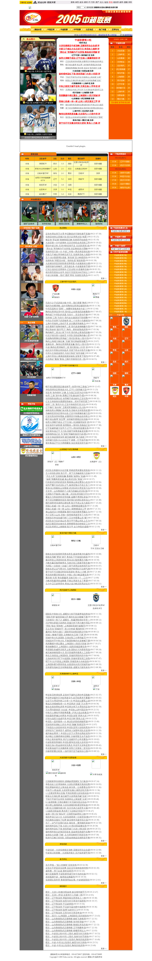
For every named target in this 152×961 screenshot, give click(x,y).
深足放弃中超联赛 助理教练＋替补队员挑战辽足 (68, 425)
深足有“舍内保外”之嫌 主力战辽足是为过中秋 (66, 392)
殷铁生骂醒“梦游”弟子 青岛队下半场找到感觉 (66, 557)
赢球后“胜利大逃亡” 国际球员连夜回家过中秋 (66, 632)
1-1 (62, 189)
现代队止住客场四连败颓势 (76, 117)
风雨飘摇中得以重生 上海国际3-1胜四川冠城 (66, 644)
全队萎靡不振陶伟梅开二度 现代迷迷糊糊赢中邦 (68, 326)
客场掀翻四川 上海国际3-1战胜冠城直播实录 (66, 647)
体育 (77, 2)
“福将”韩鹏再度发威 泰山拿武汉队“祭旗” (64, 479)
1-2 (62, 194)
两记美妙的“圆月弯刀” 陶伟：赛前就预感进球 (66, 329)
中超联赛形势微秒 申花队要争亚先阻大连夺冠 (67, 742)
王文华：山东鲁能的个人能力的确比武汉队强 (66, 491)
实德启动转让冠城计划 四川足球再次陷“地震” (66, 237)
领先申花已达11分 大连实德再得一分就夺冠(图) (67, 817)
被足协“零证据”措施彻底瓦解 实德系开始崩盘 (66, 240)
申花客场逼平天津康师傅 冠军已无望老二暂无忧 (68, 748)
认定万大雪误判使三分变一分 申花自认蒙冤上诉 (68, 701)
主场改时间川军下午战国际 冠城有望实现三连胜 (68, 658)
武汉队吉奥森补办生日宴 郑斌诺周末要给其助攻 (68, 470)
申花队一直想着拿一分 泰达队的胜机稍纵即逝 (67, 721)
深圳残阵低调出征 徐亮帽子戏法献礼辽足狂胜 (67, 398)
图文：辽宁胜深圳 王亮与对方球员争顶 (63, 913)
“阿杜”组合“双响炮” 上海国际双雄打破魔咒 (65, 626)
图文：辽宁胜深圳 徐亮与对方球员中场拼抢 (66, 901)
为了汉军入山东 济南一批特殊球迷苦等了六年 (67, 515)
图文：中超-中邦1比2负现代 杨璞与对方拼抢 (66, 942)
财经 (86, 2)
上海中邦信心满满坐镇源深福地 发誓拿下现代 (67, 356)
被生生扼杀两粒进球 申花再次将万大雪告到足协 (68, 707)
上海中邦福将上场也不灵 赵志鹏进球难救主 (66, 323)
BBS (130, 2)
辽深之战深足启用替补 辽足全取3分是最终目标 (67, 269)
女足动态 (89, 29)
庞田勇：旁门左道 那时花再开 (59, 871)
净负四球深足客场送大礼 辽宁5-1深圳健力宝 (66, 389)
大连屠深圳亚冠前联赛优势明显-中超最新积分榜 (68, 263)
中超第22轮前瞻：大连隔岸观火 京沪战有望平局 (68, 853)
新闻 (72, 2)
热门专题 (102, 29)
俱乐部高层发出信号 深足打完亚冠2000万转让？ (68, 272)
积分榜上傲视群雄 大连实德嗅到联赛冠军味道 (67, 805)
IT (89, 2)
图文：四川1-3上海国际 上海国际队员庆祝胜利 (67, 916)
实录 (96, 164)
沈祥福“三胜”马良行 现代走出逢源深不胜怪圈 (66, 318)
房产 (97, 2)
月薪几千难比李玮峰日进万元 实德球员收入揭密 (68, 254)
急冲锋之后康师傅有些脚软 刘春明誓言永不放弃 (68, 736)
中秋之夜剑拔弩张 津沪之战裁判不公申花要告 (67, 739)
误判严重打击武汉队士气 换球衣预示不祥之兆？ (68, 485)
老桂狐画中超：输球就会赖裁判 (60, 877)
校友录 (116, 2)
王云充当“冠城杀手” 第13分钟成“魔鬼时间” (65, 629)
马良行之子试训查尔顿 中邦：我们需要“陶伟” (66, 303)
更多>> (104, 278)
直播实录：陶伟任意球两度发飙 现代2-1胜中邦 (67, 344)
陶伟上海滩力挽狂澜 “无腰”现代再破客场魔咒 (66, 341)
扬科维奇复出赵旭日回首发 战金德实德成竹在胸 (68, 832)
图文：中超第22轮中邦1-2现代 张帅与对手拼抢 (67, 936)
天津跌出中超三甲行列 (74, 90)
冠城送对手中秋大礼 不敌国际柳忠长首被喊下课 (68, 641)
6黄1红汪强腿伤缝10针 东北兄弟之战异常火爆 (67, 808)
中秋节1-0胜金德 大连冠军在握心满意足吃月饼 (67, 790)
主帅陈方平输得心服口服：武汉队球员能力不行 (67, 494)
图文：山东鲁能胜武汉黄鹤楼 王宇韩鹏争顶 (66, 928)
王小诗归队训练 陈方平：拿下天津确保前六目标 (68, 473)
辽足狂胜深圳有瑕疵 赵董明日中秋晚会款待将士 (84, 61)
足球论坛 (115, 29)
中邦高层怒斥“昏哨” (95, 117)
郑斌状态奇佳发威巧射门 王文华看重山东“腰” (66, 518)
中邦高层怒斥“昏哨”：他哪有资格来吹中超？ (66, 309)
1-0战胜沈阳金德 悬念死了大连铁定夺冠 (64, 811)
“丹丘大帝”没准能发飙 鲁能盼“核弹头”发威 (65, 476)
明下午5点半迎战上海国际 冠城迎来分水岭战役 (67, 661)
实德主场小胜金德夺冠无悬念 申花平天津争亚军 (68, 745)
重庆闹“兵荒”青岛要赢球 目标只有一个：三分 (66, 578)
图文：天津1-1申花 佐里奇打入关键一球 (64, 895)
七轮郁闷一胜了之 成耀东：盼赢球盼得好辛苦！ (68, 620)
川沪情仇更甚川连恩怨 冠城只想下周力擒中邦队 (68, 623)
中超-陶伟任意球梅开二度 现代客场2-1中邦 (65, 347)
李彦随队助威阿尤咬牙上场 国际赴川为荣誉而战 (68, 649)
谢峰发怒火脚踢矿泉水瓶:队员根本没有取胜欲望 (68, 410)
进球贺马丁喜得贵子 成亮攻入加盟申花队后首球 (68, 730)
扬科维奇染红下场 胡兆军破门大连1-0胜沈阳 (66, 829)
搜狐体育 (38, 29)
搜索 (126, 2)
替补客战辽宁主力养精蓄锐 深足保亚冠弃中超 (67, 443)
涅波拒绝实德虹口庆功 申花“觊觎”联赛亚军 (65, 724)
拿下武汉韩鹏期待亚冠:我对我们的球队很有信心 (84, 108)
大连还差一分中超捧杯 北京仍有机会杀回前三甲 (68, 243)
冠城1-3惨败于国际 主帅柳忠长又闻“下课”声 (66, 635)
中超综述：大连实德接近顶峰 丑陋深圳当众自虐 (68, 850)
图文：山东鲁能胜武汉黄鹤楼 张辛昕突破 (65, 922)
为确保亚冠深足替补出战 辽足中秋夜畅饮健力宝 (68, 413)
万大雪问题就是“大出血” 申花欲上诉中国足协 (66, 710)
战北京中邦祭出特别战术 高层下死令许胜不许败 (68, 350)
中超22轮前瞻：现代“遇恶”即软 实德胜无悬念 (66, 275)
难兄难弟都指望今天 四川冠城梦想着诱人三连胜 (68, 652)
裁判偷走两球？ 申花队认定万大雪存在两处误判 (68, 733)
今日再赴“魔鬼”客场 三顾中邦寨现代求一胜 (65, 359)
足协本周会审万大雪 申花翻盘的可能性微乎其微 (68, 234)
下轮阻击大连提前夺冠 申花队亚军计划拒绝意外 (68, 727)
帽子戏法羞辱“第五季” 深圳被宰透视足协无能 (83, 65)
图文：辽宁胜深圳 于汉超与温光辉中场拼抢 (66, 907)
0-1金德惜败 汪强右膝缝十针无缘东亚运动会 (66, 802)
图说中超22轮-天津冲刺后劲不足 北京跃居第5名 (68, 246)
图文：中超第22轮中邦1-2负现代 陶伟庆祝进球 (67, 939)
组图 (100, 164)
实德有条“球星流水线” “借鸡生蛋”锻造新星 (65, 260)
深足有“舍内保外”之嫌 (92, 68)
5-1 (62, 179)
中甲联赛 (77, 29)
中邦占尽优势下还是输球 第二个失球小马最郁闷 (68, 320)
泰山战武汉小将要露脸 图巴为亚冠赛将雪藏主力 (68, 512)
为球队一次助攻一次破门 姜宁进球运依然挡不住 (68, 566)
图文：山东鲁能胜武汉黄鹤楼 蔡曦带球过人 (66, 931)
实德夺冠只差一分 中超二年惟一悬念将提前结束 (68, 251)
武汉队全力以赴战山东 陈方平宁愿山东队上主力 (68, 521)
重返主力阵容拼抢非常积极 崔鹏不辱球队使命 (67, 497)
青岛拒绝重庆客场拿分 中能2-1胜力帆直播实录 (67, 575)
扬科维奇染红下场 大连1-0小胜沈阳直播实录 (66, 826)
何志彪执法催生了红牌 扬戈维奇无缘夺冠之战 (67, 820)
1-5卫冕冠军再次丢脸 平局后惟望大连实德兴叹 (67, 793)
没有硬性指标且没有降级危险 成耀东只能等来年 (68, 667)
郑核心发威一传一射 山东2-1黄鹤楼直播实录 (66, 506)
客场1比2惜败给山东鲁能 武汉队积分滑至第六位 (68, 488)
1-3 (62, 164)
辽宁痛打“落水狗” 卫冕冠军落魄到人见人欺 (65, 407)
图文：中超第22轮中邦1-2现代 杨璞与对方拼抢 (67, 934)
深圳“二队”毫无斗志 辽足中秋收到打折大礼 (65, 404)
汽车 (93, 2)
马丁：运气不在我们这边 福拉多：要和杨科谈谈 (68, 823)
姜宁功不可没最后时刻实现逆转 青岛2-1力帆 (66, 572)
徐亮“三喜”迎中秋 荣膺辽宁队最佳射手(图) (65, 395)
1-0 (62, 185)
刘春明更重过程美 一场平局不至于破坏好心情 (67, 751)
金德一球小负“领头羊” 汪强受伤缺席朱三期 (65, 814)
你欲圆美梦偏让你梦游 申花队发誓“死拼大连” (66, 716)
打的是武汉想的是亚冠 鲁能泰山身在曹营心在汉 (68, 482)
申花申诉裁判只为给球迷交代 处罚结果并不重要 (68, 698)
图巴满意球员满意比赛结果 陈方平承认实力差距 (84, 105)
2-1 (62, 169)
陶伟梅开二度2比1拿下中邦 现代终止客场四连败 (68, 332)
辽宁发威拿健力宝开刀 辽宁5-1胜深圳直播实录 (67, 428)
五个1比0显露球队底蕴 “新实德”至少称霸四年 (66, 257)
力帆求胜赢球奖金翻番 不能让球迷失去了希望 (67, 581)
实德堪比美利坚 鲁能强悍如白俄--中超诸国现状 (67, 880)
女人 (102, 2)
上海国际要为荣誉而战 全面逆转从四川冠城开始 (68, 664)
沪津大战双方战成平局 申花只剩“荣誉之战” (65, 718)
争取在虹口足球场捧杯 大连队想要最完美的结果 (68, 784)
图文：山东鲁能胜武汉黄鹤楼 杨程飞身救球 (66, 919)
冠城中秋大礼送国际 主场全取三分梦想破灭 (66, 638)
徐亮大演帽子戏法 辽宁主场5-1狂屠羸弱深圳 (66, 422)
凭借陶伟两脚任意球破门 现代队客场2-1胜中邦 (67, 338)
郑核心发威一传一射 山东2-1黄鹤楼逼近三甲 (66, 509)
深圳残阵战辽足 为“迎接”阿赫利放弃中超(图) (66, 434)
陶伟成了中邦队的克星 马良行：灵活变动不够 (67, 315)
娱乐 (81, 2)
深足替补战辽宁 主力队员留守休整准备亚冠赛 (67, 431)
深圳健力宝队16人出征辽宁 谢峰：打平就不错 (67, 440)
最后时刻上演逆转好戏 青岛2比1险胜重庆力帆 (67, 560)
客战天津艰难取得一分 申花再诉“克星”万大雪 (66, 704)
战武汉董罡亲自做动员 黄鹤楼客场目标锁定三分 (68, 524)
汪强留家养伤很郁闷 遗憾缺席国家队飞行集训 (67, 781)
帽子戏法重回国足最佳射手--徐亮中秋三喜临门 (67, 387)
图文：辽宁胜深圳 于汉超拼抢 (59, 904)
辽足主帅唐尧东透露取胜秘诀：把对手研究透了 (67, 401)
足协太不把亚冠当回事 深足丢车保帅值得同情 (67, 868)
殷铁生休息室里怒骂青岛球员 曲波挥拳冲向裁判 (68, 554)
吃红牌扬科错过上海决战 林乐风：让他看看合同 (68, 787)
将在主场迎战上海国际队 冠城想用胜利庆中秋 (67, 655)
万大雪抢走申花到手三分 (93, 90)
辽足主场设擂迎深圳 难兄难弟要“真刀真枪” (65, 437)
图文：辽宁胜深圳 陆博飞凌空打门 (61, 910)
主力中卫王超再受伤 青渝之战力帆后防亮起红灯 (68, 584)
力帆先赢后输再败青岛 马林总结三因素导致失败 (68, 563)
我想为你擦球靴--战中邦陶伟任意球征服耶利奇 (67, 306)
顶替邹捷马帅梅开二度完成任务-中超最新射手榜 (68, 266)
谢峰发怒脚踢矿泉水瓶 (74, 68)
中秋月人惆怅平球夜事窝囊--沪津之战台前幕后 (67, 713)
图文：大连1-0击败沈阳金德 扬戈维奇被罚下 (66, 892)
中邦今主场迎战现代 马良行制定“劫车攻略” (65, 353)
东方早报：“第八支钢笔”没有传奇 (61, 865)
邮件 (121, 2)
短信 (106, 2)
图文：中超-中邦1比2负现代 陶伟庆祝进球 (65, 945)
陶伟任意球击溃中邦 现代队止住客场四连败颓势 (68, 312)
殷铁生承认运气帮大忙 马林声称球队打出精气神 (68, 569)
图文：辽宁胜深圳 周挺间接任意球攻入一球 (66, 898)
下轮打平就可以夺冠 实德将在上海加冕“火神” (83, 77)
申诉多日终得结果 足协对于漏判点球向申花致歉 (68, 695)
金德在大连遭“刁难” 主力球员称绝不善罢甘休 (66, 835)
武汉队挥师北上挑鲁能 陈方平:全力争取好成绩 (67, 527)
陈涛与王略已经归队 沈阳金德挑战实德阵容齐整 (68, 838)
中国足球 (50, 29)
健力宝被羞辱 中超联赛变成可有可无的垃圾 (66, 874)
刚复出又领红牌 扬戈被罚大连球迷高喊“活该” (83, 80)
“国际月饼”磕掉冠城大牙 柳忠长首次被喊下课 (66, 617)
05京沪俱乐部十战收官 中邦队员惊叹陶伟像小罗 (68, 335)
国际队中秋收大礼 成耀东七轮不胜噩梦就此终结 (68, 614)
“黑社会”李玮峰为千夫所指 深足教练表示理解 (66, 249)
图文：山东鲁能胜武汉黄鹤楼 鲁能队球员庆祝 (67, 925)
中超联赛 (64, 29)
